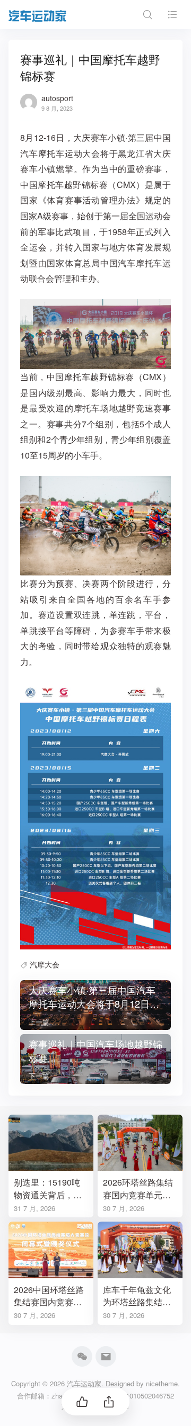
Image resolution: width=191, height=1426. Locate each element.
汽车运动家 (84, 1383)
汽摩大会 (44, 964)
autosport (57, 98)
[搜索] (147, 14)
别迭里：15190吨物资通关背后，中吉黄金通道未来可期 (48, 1188)
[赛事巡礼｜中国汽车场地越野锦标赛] (95, 1059)
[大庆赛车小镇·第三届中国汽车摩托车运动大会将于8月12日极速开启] (95, 1005)
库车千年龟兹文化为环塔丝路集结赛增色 (137, 1296)
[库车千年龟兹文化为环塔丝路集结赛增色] (140, 1250)
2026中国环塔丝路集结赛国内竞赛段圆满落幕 (49, 1296)
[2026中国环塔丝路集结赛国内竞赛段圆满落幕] (50, 1250)
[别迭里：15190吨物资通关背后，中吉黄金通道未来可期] (50, 1143)
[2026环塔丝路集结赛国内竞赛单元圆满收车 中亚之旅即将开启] (140, 1143)
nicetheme (162, 1383)
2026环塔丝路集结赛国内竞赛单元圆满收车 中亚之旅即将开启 (138, 1188)
